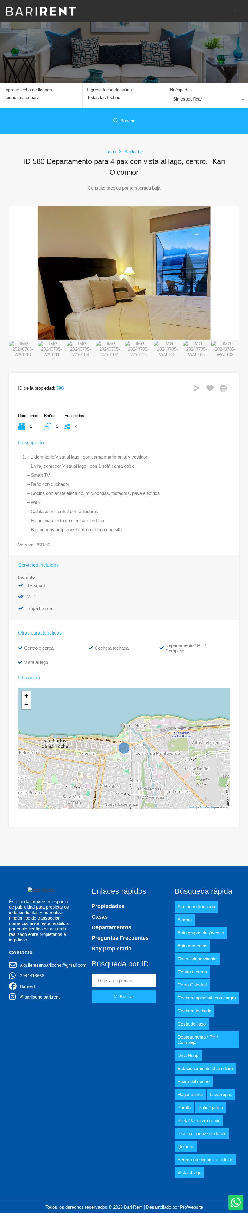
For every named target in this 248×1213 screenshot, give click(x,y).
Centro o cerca (192, 971)
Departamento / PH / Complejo (198, 1039)
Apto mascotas (192, 945)
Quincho (186, 1146)
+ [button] (26, 695)
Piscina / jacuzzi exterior (202, 1133)
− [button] (26, 704)
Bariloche (133, 151)
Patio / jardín (210, 1107)
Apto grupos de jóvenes (201, 932)
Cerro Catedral (192, 984)
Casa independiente (197, 958)
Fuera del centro (194, 1081)
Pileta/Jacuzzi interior (199, 1120)
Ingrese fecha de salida (109, 89)
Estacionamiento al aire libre (205, 1068)
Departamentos (111, 927)
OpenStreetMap (208, 807)
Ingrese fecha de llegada (28, 89)
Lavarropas (221, 1094)
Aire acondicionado (196, 906)
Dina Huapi (188, 1055)
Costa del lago (192, 1023)
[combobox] (206, 100)
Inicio (110, 151)
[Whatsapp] (235, 1202)
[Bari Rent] (41, 12)
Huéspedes (181, 89)
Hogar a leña (190, 1094)
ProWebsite (191, 1207)
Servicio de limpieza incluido (205, 1159)
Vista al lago (189, 1172)
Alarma (185, 919)
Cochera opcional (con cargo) (207, 997)
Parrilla (184, 1107)
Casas (100, 917)
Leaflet (192, 807)
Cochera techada (194, 1010)
